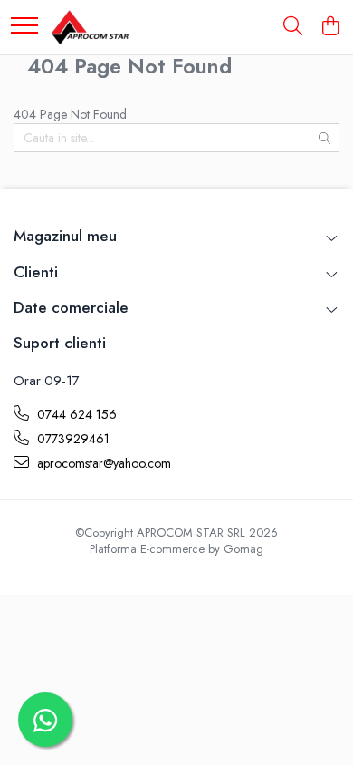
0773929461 (71, 439)
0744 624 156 (75, 414)
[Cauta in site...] (292, 27)
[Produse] (24, 26)
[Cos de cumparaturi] (329, 27)
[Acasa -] (89, 27)
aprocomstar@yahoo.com (102, 463)
